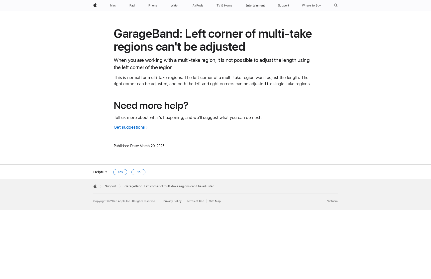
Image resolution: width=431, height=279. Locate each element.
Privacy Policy (172, 201)
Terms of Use (195, 201)
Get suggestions (129, 127)
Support (110, 186)
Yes (120, 172)
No (138, 172)
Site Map (215, 201)
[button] (336, 5)
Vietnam (332, 201)
